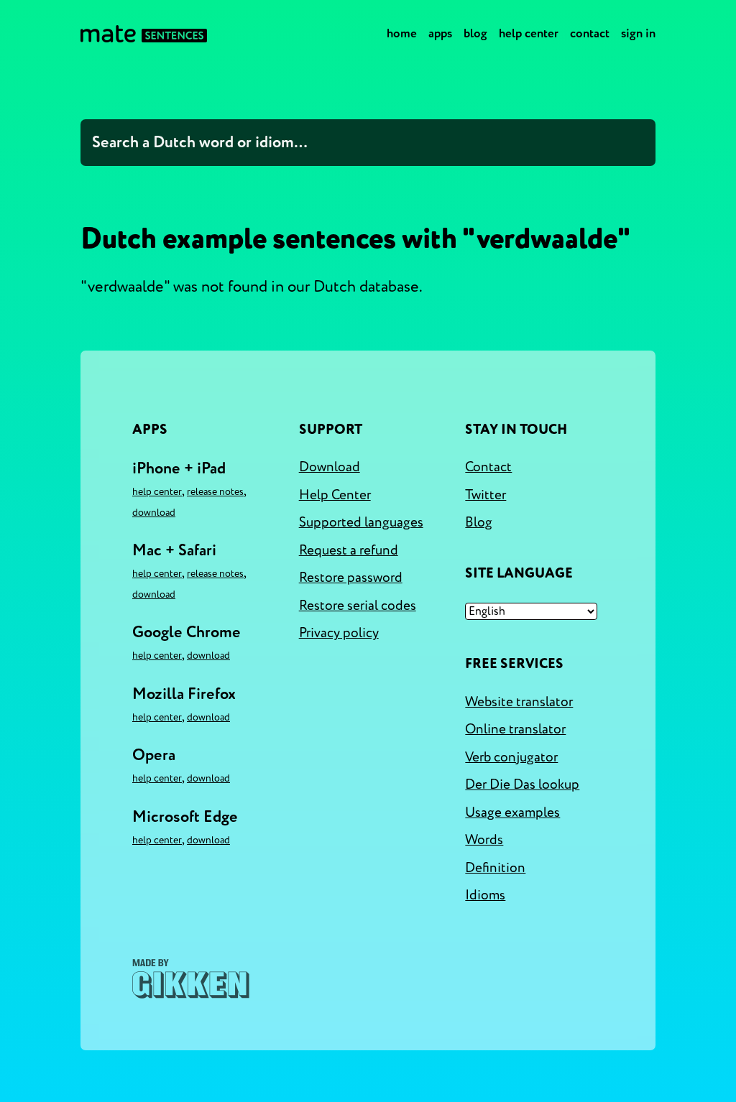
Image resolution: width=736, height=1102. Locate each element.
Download (153, 512)
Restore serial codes (357, 605)
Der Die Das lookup (522, 784)
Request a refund (348, 550)
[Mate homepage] (143, 33)
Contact (590, 33)
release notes (215, 492)
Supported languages (361, 522)
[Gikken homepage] (190, 979)
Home (402, 33)
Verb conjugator (511, 757)
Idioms (485, 895)
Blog (475, 33)
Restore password (350, 577)
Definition (495, 867)
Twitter (485, 495)
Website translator (519, 701)
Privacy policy (339, 633)
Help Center (528, 33)
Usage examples (512, 812)
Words (484, 839)
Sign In (638, 33)
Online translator (515, 729)
